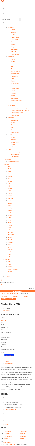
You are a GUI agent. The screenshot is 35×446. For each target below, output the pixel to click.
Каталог (6, 25)
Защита (13, 122)
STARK (9, 218)
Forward (10, 181)
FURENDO (10, 240)
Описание (6, 361)
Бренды (6, 164)
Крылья (13, 59)
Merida (9, 169)
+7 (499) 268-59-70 (8, 3)
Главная (3, 293)
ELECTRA (10, 249)
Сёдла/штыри (14, 98)
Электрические (15, 142)
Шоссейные (14, 42)
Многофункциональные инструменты (20, 108)
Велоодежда (14, 120)
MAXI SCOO (11, 235)
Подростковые (15, 37)
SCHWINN (3, 320)
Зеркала (13, 81)
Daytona (10, 196)
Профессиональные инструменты (20, 110)
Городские (14, 47)
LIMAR (9, 205)
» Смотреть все (15, 54)
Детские (13, 34)
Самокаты (10, 135)
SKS (9, 183)
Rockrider (10, 242)
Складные (13, 52)
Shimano (10, 188)
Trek (9, 166)
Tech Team (10, 232)
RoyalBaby (10, 208)
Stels (9, 178)
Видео (9, 262)
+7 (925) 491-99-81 (6, 6)
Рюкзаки (13, 130)
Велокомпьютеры (15, 73)
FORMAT (10, 237)
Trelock (10, 203)
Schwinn (10, 176)
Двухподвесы (14, 39)
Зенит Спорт (12, 445)
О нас (5, 274)
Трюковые (13, 144)
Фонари (13, 61)
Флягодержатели (15, 71)
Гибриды (13, 44)
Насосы (13, 64)
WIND (9, 247)
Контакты (7, 276)
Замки (12, 66)
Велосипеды (11, 27)
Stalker (9, 230)
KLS (9, 186)
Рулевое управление (16, 100)
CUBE (9, 244)
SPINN (9, 254)
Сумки (12, 78)
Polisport (10, 193)
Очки (12, 127)
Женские (13, 32)
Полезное (7, 259)
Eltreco (9, 222)
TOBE (9, 191)
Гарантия (10, 271)
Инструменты (11, 105)
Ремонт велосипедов (13, 161)
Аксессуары (11, 56)
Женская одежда (15, 154)
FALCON (10, 252)
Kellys (9, 171)
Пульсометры (14, 76)
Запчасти (10, 86)
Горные (13, 30)
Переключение (15, 88)
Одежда (10, 149)
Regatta (10, 215)
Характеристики (8, 363)
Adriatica (10, 213)
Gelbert (9, 257)
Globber (10, 210)
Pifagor (9, 227)
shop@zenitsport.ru (11, 409)
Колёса (13, 95)
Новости (10, 266)
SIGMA (9, 200)
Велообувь (14, 125)
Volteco (10, 225)
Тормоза (13, 93)
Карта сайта (5, 424)
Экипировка (11, 117)
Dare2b (9, 220)
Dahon (9, 174)
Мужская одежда (15, 152)
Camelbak (10, 198)
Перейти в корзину (17, 291)
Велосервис (7, 159)
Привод (13, 91)
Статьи (9, 264)
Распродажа (23, 431)
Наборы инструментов (17, 113)
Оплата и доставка (13, 269)
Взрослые (13, 139)
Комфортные (14, 49)
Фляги (12, 69)
